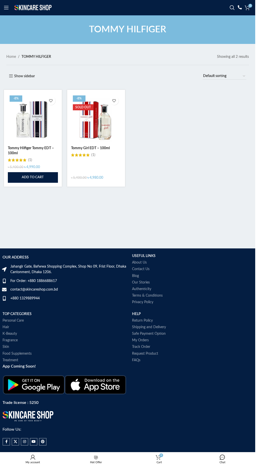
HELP (136, 314)
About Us (139, 262)
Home (11, 57)
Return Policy (142, 320)
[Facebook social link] (6, 442)
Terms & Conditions (147, 295)
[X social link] (15, 442)
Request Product (145, 353)
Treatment (10, 360)
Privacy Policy (142, 302)
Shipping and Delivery (149, 327)
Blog (135, 276)
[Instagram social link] (24, 442)
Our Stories (141, 282)
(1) (30, 160)
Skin (6, 347)
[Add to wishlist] (51, 100)
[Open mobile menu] (6, 8)
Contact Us (140, 269)
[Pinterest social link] (43, 442)
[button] (33, 177)
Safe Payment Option (149, 333)
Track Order (141, 347)
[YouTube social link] (33, 442)
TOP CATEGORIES (17, 314)
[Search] (232, 8)
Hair (6, 327)
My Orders (140, 340)
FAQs (136, 360)
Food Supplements (17, 353)
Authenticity (141, 289)
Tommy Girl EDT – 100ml (90, 148)
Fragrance (10, 340)
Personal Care (13, 320)
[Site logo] (33, 7)
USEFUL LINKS (144, 256)
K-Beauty (10, 333)
